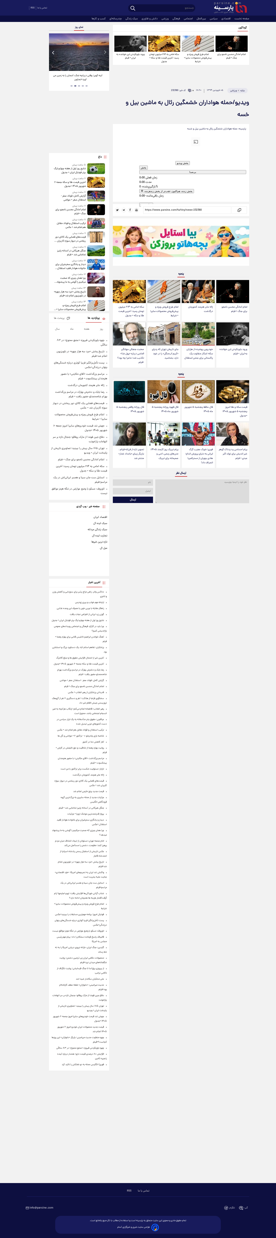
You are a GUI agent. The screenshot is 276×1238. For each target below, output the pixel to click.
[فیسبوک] (130, 210)
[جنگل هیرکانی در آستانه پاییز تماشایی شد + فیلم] (96, 251)
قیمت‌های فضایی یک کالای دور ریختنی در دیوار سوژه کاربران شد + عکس (69, 239)
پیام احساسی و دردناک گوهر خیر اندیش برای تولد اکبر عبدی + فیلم (233, 454)
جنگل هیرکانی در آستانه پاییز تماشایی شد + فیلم (71, 253)
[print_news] (136, 210)
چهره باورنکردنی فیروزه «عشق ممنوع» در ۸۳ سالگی (80, 1048)
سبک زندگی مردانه (97, 530)
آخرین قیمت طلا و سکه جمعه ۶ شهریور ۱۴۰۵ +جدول (70, 184)
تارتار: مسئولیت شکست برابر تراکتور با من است (82, 769)
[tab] (86, 86)
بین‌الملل (202, 19)
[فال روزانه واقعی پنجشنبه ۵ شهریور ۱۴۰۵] (129, 391)
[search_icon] (133, 8)
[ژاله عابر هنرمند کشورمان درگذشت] (198, 291)
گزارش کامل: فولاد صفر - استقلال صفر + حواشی (73, 198)
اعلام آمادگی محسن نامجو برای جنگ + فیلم (231, 56)
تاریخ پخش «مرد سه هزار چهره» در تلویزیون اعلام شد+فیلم (70, 294)
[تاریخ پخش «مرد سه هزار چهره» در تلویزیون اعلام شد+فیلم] (96, 292)
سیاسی (214, 19)
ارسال (133, 500)
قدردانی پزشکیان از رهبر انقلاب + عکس (86, 692)
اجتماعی (189, 19)
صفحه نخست (242, 19)
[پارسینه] (228, 8)
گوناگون (242, 28)
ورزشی (165, 19)
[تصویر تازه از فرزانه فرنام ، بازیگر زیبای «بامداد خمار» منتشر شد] (129, 434)
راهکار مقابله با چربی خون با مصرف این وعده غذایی (80, 608)
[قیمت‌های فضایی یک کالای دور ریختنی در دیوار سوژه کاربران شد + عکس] (96, 237)
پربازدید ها (94, 318)
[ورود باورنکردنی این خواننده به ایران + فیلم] (130, 44)
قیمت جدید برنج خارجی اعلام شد (88, 791)
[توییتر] (117, 210)
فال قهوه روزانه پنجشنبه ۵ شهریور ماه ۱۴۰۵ (165, 409)
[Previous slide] (53, 52)
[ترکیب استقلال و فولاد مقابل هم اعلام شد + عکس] (96, 223)
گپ (246, 1208)
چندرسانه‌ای (115, 19)
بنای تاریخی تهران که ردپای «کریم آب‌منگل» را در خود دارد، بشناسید (165, 354)
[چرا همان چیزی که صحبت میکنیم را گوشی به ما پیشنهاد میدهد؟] (96, 278)
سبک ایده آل (100, 523)
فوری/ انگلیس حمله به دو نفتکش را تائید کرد (83, 1064)
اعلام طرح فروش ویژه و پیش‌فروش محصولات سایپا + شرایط (198, 58)
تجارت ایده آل (99, 536)
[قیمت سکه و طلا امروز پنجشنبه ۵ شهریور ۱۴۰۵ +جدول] (232, 391)
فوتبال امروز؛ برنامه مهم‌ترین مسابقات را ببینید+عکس (79, 914)
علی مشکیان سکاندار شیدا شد (90, 979)
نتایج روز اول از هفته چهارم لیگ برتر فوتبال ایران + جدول (70, 171)
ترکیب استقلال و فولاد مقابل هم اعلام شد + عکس (71, 225)
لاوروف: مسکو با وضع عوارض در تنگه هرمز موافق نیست (78, 931)
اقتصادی (226, 19)
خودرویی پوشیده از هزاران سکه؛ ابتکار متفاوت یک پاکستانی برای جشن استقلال (198, 354)
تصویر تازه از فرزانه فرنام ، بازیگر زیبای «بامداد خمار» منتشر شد (131, 454)
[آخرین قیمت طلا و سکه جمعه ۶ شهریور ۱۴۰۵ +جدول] (96, 182)
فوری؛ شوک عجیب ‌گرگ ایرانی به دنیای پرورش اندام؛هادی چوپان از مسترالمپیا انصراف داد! (199, 456)
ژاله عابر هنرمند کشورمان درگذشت (200, 309)
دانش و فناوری (150, 19)
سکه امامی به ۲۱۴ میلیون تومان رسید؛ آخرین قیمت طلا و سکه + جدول (164, 58)
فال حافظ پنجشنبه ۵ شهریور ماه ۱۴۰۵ (198, 409)
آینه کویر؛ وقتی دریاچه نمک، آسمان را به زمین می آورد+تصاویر (77, 78)
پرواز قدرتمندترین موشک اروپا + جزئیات (85, 814)
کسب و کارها (99, 19)
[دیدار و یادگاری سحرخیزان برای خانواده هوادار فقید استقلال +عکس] (96, 264)
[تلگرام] (123, 210)
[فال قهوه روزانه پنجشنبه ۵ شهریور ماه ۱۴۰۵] (163, 391)
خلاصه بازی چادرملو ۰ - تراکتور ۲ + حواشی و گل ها (81, 736)
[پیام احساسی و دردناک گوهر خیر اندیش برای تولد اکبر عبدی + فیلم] (232, 434)
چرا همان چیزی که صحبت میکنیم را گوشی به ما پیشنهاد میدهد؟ (71, 280)
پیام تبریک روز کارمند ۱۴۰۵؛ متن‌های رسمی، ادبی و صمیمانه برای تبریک (164, 454)
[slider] (146, 175)
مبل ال (103, 548)
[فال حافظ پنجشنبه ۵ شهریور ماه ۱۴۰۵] (198, 391)
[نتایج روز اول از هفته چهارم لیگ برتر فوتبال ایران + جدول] (96, 169)
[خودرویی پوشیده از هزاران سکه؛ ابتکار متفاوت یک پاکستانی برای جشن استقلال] (198, 333)
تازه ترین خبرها (99, 542)
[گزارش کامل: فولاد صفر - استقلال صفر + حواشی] (96, 196)
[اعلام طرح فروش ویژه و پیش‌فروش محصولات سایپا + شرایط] (198, 44)
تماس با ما (42, 8)
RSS (33, 8)
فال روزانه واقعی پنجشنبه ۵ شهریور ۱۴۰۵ (130, 409)
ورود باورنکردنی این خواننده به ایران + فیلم (130, 56)
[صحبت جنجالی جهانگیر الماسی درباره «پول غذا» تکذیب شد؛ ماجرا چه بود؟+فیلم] (129, 333)
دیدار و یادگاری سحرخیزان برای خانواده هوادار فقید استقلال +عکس (70, 266)
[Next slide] (105, 52)
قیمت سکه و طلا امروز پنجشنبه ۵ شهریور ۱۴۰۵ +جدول (234, 411)
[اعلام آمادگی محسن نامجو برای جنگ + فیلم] (232, 44)
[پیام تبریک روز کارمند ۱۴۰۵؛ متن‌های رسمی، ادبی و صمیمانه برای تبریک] (163, 434)
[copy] (239, 210)
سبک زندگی (132, 19)
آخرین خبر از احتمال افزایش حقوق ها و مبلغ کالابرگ (80, 658)
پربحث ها (59, 318)
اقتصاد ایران (100, 517)
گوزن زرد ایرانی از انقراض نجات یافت (87, 614)
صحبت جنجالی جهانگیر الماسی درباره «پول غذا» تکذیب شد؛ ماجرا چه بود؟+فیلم (130, 356)
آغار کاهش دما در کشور (93, 742)
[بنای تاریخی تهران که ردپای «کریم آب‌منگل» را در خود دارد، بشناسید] (163, 333)
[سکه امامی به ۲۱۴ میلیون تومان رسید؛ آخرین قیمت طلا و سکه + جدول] (164, 44)
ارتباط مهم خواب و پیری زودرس (89, 602)
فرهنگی (176, 19)
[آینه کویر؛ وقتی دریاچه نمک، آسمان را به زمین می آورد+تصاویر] (79, 52)
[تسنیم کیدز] (181, 242)
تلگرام (232, 1208)
